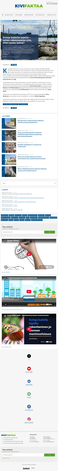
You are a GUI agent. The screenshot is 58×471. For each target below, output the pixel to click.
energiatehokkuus (32, 215)
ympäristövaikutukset (36, 220)
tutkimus (22, 220)
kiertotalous (14, 217)
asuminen (11, 215)
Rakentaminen (53, 217)
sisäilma (11, 220)
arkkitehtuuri (4, 215)
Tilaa (49, 232)
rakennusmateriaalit (43, 217)
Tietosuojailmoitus (5, 458)
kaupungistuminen (5, 217)
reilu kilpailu (4, 220)
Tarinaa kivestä (51, 15)
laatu (27, 217)
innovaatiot (41, 215)
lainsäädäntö (33, 217)
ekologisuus (18, 215)
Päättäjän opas (40, 15)
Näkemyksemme (28, 15)
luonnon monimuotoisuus (10, 104)
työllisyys (27, 220)
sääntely (16, 220)
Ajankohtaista (9, 15)
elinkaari (24, 215)
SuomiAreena (23, 104)
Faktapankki (18, 15)
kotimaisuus (22, 217)
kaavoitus (47, 215)
